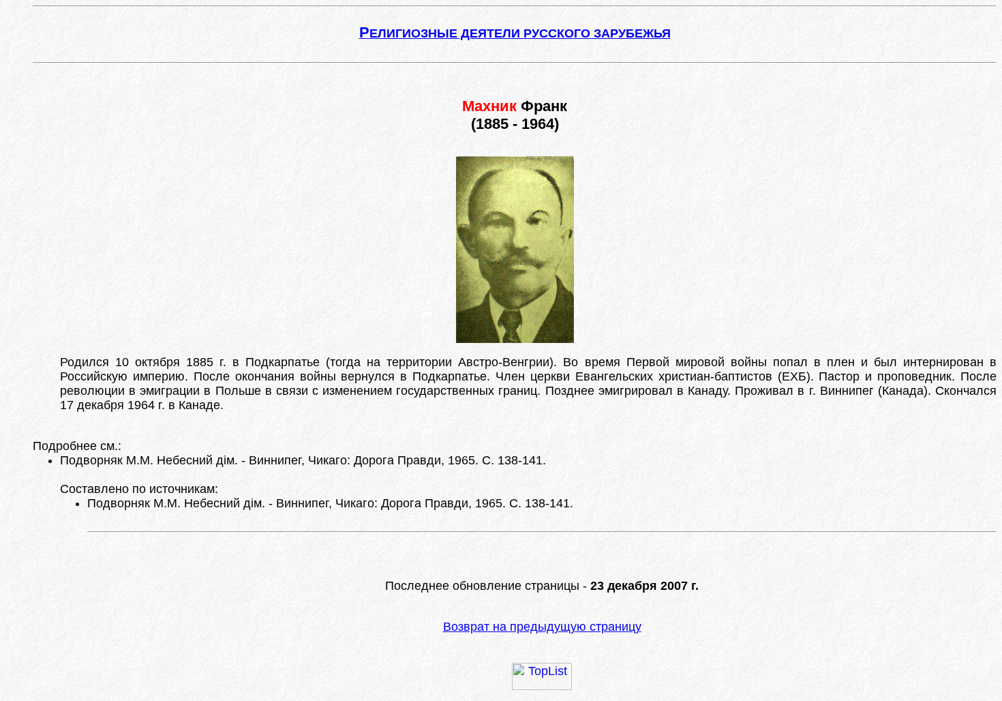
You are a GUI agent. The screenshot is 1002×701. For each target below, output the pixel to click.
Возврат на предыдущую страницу (542, 626)
